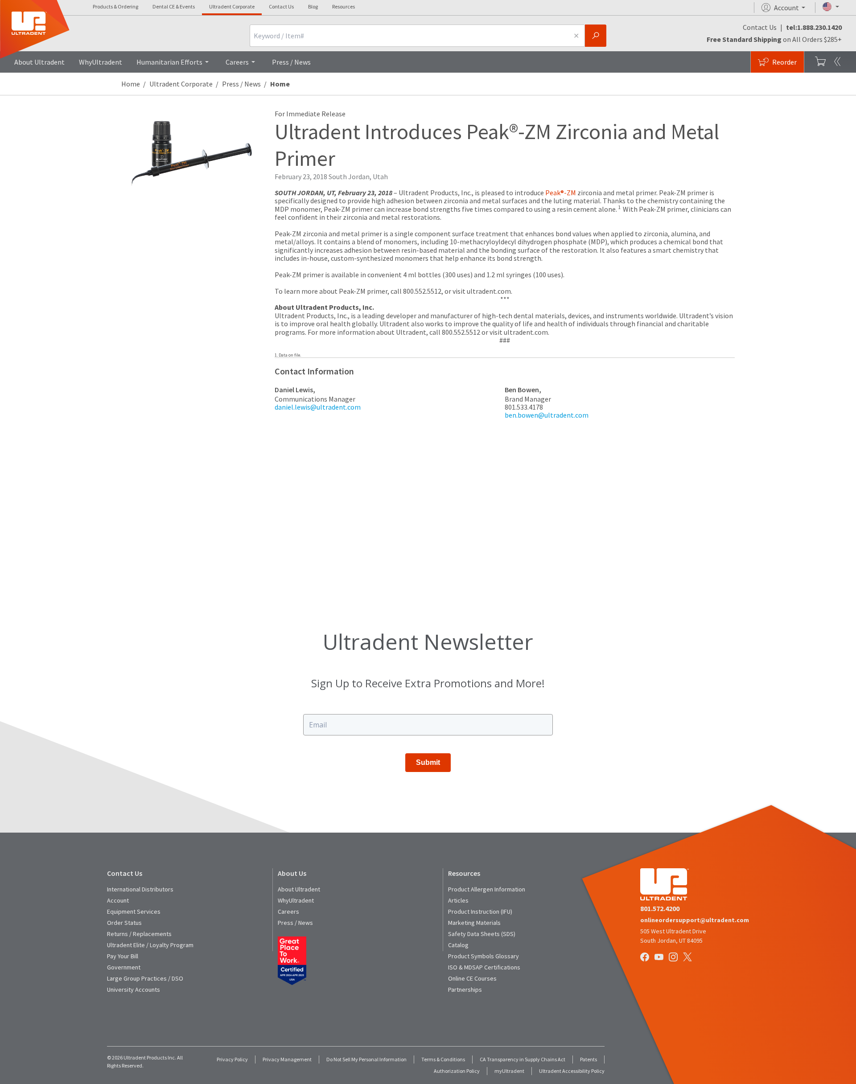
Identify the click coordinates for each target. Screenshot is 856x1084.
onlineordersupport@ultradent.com (694, 920)
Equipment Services (133, 911)
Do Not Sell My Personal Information (366, 1059)
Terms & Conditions (443, 1059)
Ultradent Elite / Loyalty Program (150, 945)
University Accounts (133, 989)
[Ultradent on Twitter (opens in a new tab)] (688, 958)
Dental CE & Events (173, 6)
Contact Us (281, 6)
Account (118, 900)
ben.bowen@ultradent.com (546, 415)
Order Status (124, 923)
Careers (237, 61)
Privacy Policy (232, 1059)
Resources (343, 6)
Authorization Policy (457, 1071)
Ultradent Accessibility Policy (572, 1071)
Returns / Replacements (139, 934)
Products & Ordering (115, 6)
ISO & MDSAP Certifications (484, 967)
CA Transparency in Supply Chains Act (522, 1059)
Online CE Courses (472, 978)
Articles (458, 900)
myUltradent (509, 1071)
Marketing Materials (474, 923)
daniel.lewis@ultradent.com (318, 406)
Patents (588, 1059)
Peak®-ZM (560, 192)
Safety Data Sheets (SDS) (481, 934)
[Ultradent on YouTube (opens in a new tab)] (659, 958)
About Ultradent (39, 61)
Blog (313, 6)
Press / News (291, 61)
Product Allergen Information (486, 889)
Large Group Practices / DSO (145, 978)
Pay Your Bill (122, 956)
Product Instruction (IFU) (480, 911)
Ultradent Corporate (232, 6)
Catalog (458, 945)
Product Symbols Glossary (483, 956)
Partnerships (465, 989)
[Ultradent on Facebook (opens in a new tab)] (645, 958)
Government (123, 967)
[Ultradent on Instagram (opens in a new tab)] (674, 958)
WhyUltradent (100, 61)
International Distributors (140, 889)
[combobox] (409, 36)
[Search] (595, 36)
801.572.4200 (659, 908)
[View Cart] (820, 62)
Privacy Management (287, 1059)
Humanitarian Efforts (169, 61)
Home (130, 83)
